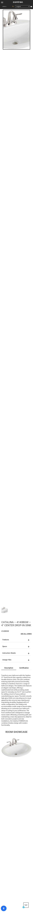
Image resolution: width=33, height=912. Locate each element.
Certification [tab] (24, 668)
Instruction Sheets (9, 653)
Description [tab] (8, 668)
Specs (4, 646)
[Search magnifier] (13, 6)
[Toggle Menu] (2, 2)
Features (5, 640)
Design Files (6, 660)
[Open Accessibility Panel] (4, 908)
